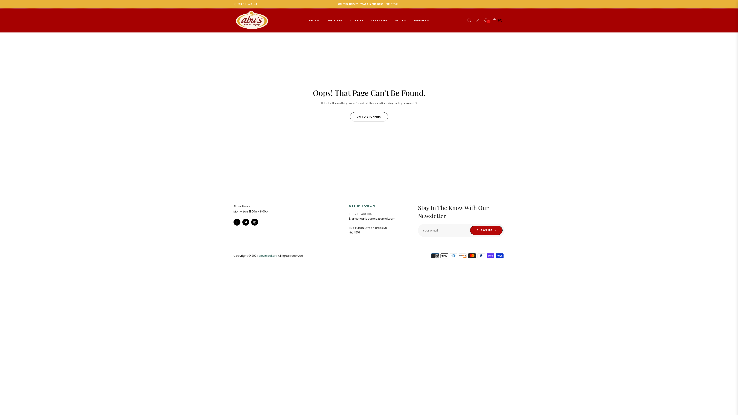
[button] (469, 20)
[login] (478, 20)
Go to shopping (369, 116)
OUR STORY (392, 4)
